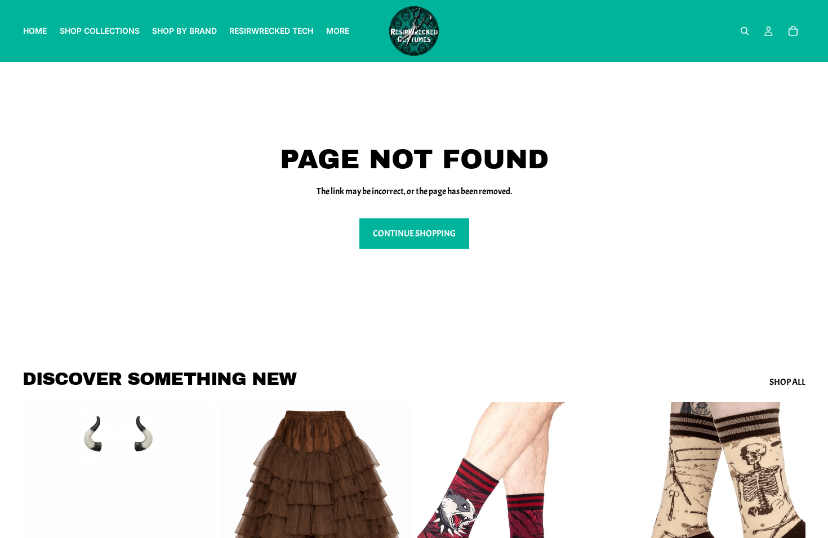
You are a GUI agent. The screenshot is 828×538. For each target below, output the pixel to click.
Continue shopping (414, 233)
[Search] (744, 31)
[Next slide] (394, 521)
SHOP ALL (787, 382)
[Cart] (793, 31)
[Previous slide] (237, 521)
